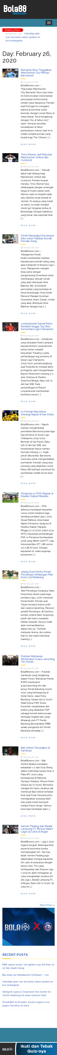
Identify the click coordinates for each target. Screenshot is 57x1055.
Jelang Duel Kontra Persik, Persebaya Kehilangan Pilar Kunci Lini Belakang (37, 574)
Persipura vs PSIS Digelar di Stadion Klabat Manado (37, 495)
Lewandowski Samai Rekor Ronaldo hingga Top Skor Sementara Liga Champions (37, 326)
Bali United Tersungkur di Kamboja (35, 749)
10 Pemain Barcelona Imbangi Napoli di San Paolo (37, 413)
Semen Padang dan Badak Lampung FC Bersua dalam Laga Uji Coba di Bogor (37, 829)
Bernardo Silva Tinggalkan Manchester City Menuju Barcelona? (36, 72)
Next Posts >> (47, 905)
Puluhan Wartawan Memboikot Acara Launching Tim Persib (38, 659)
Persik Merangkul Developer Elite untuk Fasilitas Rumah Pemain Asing (37, 238)
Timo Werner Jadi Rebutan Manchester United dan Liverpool (36, 157)
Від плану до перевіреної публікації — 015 (25, 975)
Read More (28, 144)
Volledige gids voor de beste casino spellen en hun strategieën (23, 37)
